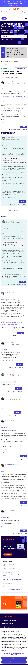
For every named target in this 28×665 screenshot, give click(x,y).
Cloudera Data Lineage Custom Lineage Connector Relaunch (13, 574)
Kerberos (16, 77)
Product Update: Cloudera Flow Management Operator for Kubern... (12, 580)
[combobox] (14, 39)
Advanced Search (5, 43)
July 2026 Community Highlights (9, 565)
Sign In (4, 18)
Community (4, 12)
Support (24, 12)
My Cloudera (5, 627)
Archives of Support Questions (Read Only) (12, 61)
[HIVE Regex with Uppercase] (1, 210)
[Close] (26, 629)
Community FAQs (7, 623)
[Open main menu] (26, 18)
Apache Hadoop (9, 77)
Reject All (14, 658)
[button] (25, 86)
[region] (14, 646)
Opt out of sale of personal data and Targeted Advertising (14, 654)
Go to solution (21, 68)
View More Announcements (14, 589)
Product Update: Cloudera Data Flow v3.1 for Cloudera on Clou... (14, 585)
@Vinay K (6, 145)
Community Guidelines (8, 620)
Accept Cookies (14, 661)
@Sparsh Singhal (5, 517)
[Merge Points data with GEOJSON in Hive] (26, 210)
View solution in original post (8, 197)
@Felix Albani (4, 349)
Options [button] (5, 64)
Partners (18, 12)
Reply (23, 126)
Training (12, 12)
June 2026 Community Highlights (10, 569)
